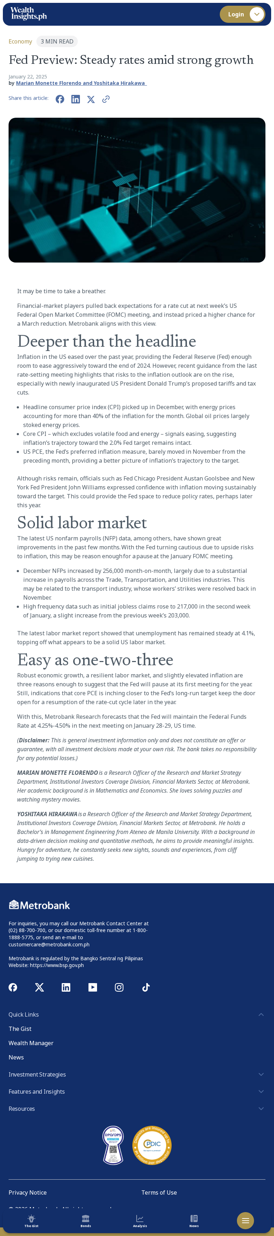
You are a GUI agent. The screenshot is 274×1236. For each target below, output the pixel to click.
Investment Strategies (37, 1074)
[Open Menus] (245, 1220)
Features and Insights (37, 1091)
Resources (22, 1109)
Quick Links (24, 1014)
